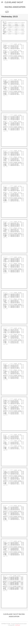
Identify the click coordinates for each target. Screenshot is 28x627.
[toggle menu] (2, 2)
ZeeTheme (17, 625)
